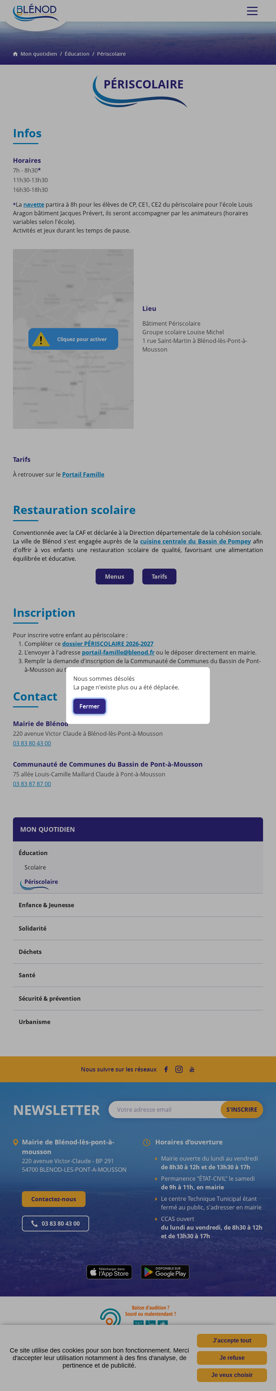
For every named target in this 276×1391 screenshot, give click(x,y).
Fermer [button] (89, 706)
